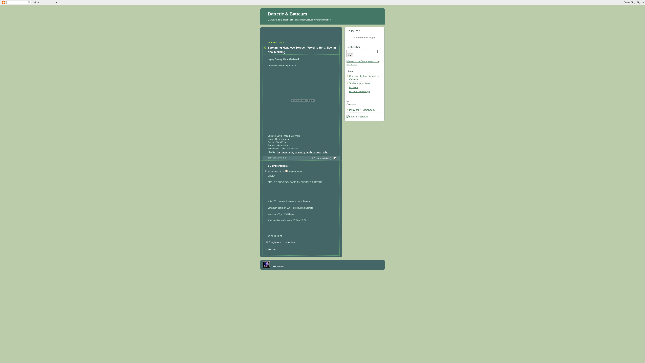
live (278, 152)
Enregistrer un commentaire (281, 242)
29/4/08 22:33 (277, 172)
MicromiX (353, 87)
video (325, 152)
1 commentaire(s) (322, 158)
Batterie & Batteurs (287, 13)
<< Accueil (271, 249)
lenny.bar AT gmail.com (362, 110)
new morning (288, 152)
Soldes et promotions (359, 83)
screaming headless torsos (308, 152)
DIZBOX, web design (359, 91)
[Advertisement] (301, 34)
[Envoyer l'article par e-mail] (334, 158)
